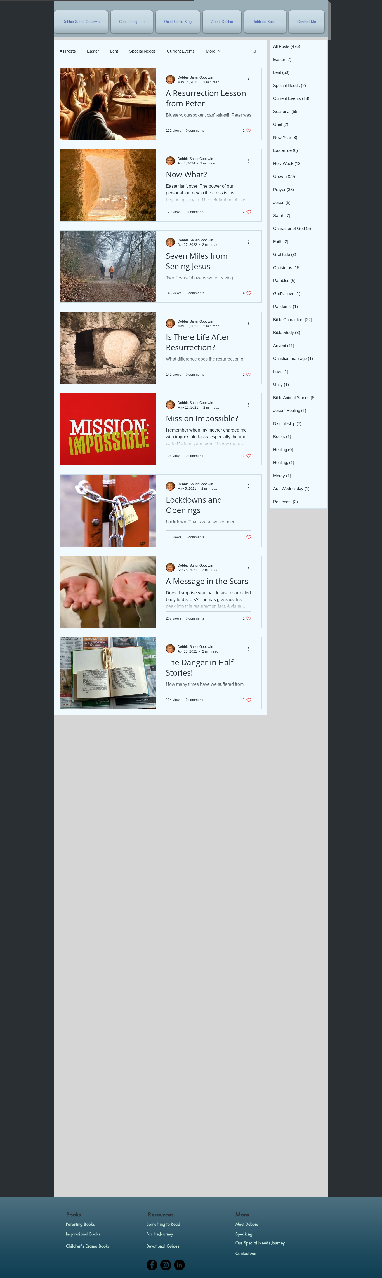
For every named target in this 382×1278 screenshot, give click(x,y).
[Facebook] (152, 1265)
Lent (114, 51)
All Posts (68, 51)
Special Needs (142, 51)
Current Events (181, 51)
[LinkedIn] (179, 1265)
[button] (254, 52)
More (210, 51)
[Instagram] (165, 1265)
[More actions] (250, 79)
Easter (93, 51)
